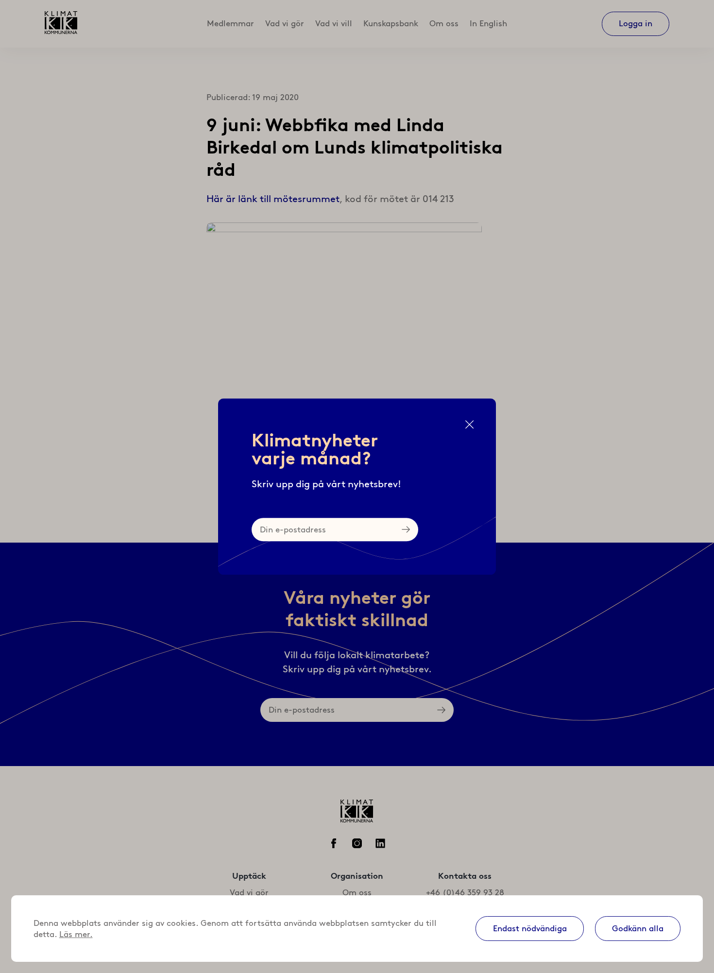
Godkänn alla (637, 928)
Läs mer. (76, 934)
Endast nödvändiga (530, 928)
